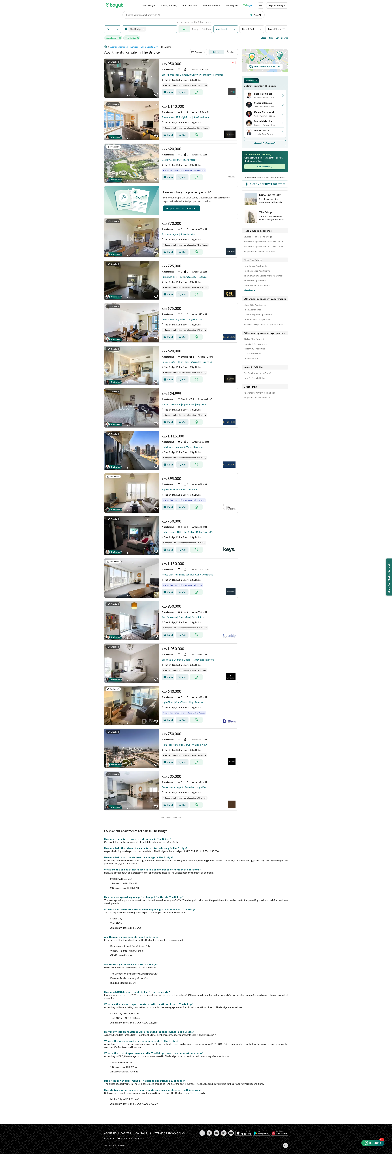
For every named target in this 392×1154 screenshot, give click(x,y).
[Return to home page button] (113, 5)
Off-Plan (206, 29)
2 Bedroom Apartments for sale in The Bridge (265, 246)
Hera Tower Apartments (255, 266)
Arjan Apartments (252, 309)
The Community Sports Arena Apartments (264, 275)
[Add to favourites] (156, 94)
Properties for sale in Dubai (257, 397)
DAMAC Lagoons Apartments (258, 314)
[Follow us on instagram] (224, 1133)
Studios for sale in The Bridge (258, 236)
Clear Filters (267, 37)
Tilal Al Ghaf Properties (255, 339)
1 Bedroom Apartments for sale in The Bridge (265, 241)
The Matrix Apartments (255, 280)
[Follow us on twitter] (209, 1133)
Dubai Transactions (211, 5)
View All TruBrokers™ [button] (265, 143)
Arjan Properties (252, 358)
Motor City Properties (254, 348)
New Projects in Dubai (254, 378)
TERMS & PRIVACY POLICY (170, 1133)
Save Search (282, 37)
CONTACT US (143, 1133)
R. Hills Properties (252, 353)
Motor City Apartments (255, 305)
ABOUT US (110, 1133)
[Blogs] (248, 5)
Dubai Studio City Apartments (258, 319)
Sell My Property (169, 5)
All (184, 29)
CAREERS (126, 1133)
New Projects (231, 5)
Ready (195, 29)
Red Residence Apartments (257, 271)
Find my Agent (149, 5)
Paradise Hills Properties (255, 344)
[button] (112, 29)
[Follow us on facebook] (202, 1133)
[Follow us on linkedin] (216, 1133)
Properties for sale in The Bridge (259, 251)
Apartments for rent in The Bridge (260, 393)
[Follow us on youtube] (231, 1133)
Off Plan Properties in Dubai (257, 373)
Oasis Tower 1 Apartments (257, 285)
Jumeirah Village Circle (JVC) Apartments (263, 324)
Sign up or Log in (277, 5)
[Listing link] (171, 78)
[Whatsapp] (196, 92)
